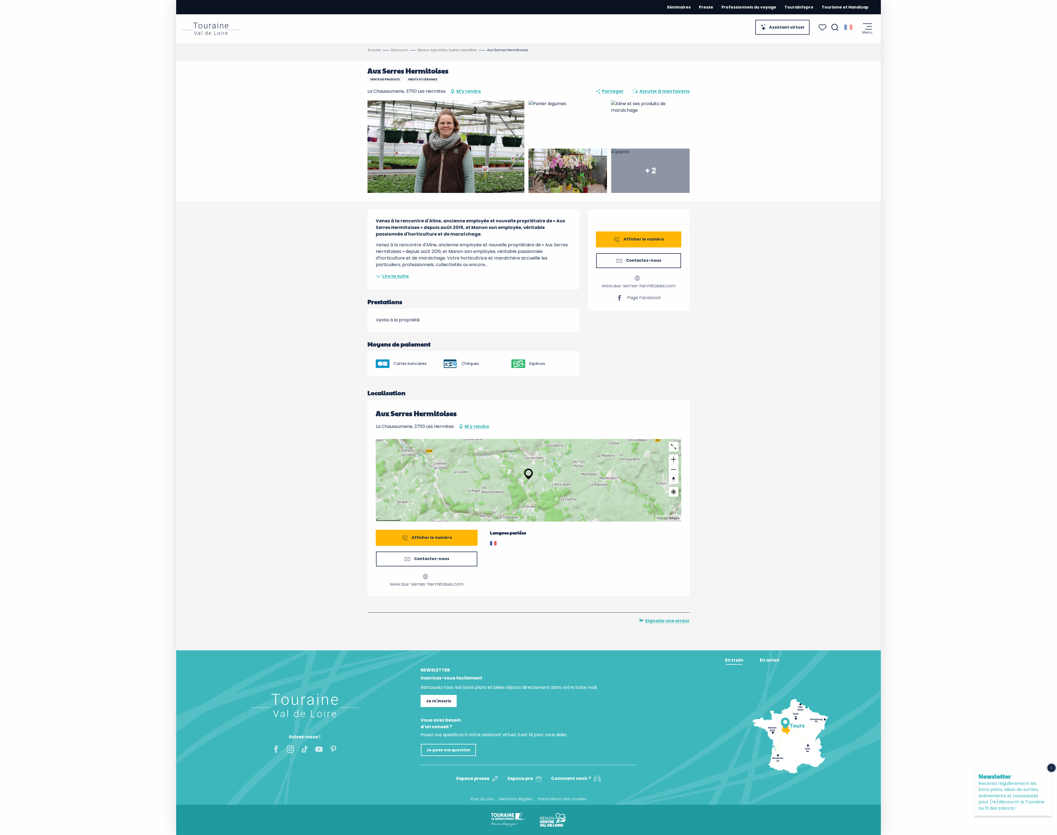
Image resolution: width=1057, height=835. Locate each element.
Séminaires (679, 7)
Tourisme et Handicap (845, 7)
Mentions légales (516, 799)
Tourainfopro (798, 7)
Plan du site (482, 799)
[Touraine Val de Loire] (211, 29)
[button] (834, 27)
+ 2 (650, 170)
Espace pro (520, 778)
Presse (706, 7)
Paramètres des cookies (562, 799)
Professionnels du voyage (748, 7)
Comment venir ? (571, 778)
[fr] (848, 27)
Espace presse (472, 778)
